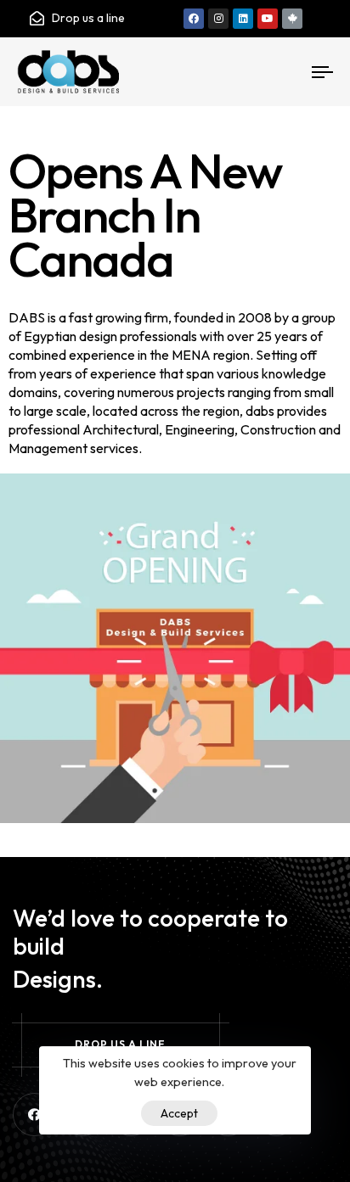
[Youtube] (267, 18)
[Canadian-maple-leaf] (292, 18)
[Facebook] (193, 18)
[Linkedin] (243, 18)
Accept (179, 1113)
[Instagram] (218, 18)
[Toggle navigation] (280, 71)
